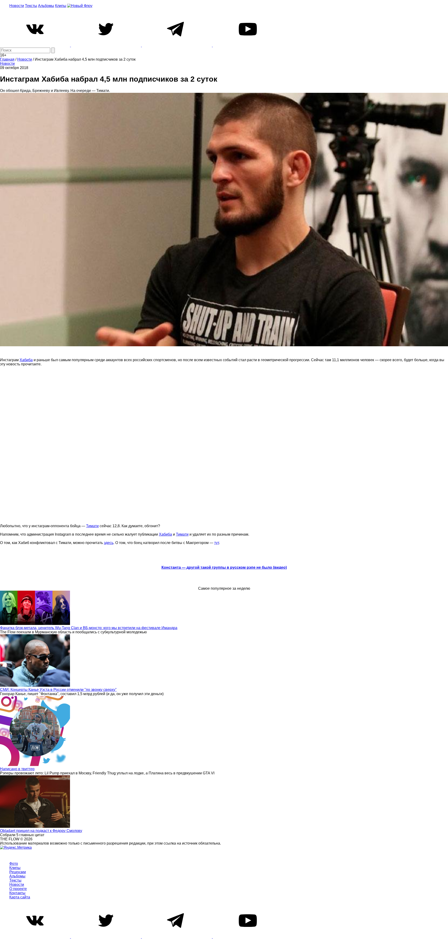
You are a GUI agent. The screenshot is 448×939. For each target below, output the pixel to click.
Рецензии (17, 872)
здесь (108, 543)
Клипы (60, 6)
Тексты (31, 6)
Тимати (92, 526)
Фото (13, 864)
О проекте (18, 889)
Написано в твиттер (17, 769)
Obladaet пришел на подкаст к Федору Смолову (41, 831)
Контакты (17, 893)
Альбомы (46, 6)
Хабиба (26, 360)
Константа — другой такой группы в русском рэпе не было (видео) (224, 567)
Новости (16, 6)
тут (216, 543)
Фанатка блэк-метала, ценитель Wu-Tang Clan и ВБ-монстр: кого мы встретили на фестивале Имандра (88, 628)
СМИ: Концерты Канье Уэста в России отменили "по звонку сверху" (58, 690)
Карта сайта (19, 897)
